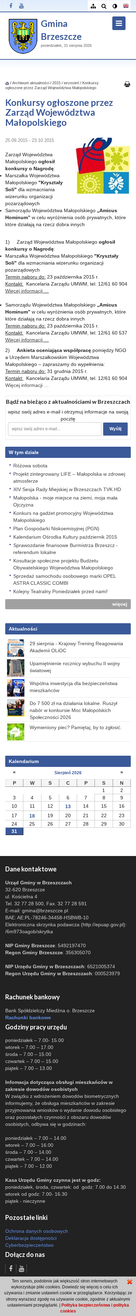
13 (68, 806)
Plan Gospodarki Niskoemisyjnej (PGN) (56, 528)
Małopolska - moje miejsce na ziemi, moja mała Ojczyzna (65, 501)
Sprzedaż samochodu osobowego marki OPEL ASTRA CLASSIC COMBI (64, 579)
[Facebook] (10, 6)
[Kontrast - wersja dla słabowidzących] (114, 6)
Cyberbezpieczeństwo (29, 1245)
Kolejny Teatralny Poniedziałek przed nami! (60, 591)
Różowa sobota (30, 465)
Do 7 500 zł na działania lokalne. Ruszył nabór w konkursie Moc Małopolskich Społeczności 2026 (73, 710)
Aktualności (23, 629)
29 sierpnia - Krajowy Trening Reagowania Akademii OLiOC (76, 647)
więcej (119, 604)
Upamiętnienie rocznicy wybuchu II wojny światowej (75, 667)
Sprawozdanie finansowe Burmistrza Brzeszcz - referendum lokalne (65, 548)
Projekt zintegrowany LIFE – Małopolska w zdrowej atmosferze (69, 477)
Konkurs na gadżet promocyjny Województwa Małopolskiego (63, 516)
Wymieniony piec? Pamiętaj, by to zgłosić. (76, 727)
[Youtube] (21, 6)
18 (32, 816)
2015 (56, 83)
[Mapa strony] (93, 6)
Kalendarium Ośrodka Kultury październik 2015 (65, 537)
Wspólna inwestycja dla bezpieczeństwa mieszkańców (74, 687)
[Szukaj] (103, 6)
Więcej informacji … (27, 291)
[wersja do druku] (127, 83)
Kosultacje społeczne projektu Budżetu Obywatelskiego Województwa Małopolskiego (63, 564)
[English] (125, 6)
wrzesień (71, 83)
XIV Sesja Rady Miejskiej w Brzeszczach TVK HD (67, 489)
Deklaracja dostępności (30, 1238)
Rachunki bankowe (28, 1017)
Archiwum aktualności (31, 83)
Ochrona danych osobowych (36, 1231)
